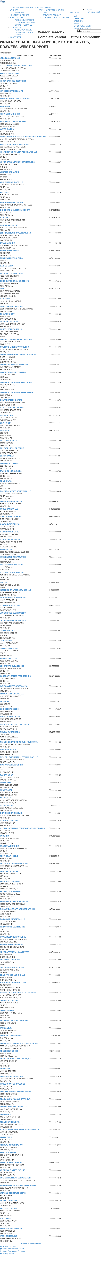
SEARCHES (19, 12)
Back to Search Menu (32, 1243)
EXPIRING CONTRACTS (24, 32)
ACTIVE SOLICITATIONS (24, 20)
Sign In (89, 9)
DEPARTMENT (79, 18)
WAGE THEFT (15, 37)
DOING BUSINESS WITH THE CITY (24, 7)
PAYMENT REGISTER (82, 28)
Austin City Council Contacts (13, 1251)
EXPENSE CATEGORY (83, 26)
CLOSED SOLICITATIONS (25, 22)
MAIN (45, 12)
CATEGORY (78, 21)
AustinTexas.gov (9, 1246)
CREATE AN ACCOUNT (52, 15)
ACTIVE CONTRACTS (23, 30)
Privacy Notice (8, 1253)
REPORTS (19, 34)
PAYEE (76, 23)
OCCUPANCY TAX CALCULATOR (56, 17)
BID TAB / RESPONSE (23, 25)
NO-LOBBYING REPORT (19, 15)
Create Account (94, 12)
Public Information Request (13, 1248)
